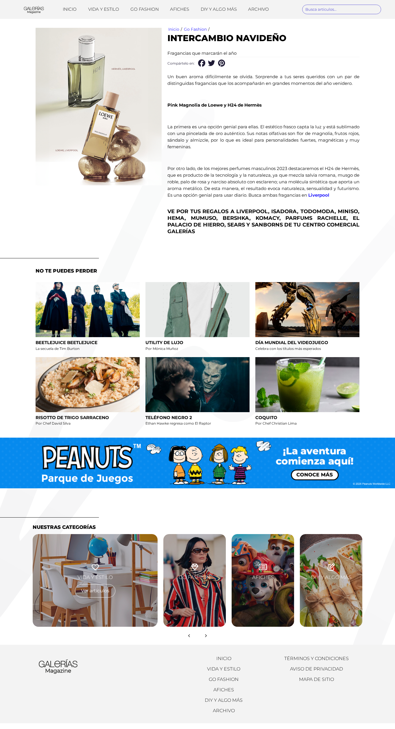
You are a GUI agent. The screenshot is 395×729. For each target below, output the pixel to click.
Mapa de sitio (316, 679)
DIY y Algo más (219, 9)
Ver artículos (95, 590)
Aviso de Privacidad (316, 669)
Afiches (179, 9)
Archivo (258, 9)
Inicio (70, 9)
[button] (202, 63)
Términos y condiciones (316, 658)
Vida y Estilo (103, 9)
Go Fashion (144, 9)
